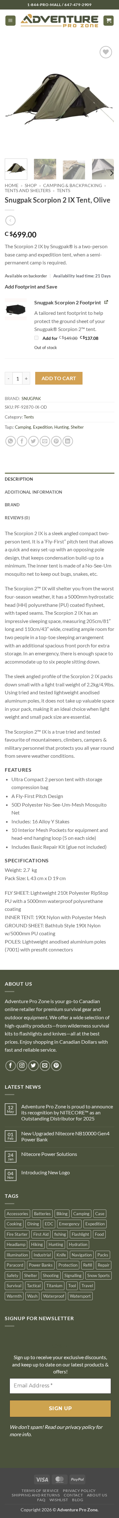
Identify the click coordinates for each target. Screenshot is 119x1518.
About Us (97, 1495)
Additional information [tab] (34, 492)
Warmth (14, 1296)
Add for (78, 338)
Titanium (54, 1285)
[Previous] (15, 99)
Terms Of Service (40, 1490)
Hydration (78, 1244)
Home (11, 185)
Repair (103, 1265)
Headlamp (16, 1244)
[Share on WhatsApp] (10, 441)
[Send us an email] (45, 1066)
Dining (33, 1223)
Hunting (61, 427)
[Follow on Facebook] (10, 1066)
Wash (32, 1296)
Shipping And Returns (36, 1495)
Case (99, 1213)
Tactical (34, 1285)
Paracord (15, 1265)
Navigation (82, 1254)
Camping (23, 427)
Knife (61, 1254)
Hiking (37, 1244)
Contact (73, 1495)
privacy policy (80, 1427)
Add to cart (59, 378)
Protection (67, 1265)
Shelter (77, 427)
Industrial (42, 1254)
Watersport (80, 1296)
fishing (60, 1234)
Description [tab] (19, 479)
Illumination (17, 1254)
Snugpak (31, 398)
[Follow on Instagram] (22, 1066)
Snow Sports (98, 1275)
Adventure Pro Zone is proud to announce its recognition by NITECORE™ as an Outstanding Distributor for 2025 (67, 1112)
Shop (31, 185)
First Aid (41, 1234)
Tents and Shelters (27, 190)
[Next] (104, 99)
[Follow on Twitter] (33, 1066)
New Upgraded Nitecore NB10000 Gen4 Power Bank (65, 1136)
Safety (12, 1275)
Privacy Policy (79, 1490)
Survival (14, 1285)
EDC (49, 1223)
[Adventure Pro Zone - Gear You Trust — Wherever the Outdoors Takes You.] (59, 20)
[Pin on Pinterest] (56, 441)
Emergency (69, 1223)
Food (99, 1234)
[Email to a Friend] (45, 441)
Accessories (17, 1213)
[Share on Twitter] (33, 441)
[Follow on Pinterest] (56, 1066)
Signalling (73, 1275)
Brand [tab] (12, 504)
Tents (63, 190)
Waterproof (53, 1296)
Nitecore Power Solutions (49, 1154)
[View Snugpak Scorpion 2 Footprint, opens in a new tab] (106, 302)
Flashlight (80, 1234)
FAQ (41, 1499)
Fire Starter (17, 1234)
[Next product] (10, 220)
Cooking (14, 1223)
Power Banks (41, 1265)
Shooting (51, 1275)
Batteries (42, 1213)
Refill (87, 1265)
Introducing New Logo (45, 1172)
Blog (77, 1499)
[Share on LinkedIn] (68, 441)
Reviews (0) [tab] (17, 517)
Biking (62, 1213)
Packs (102, 1254)
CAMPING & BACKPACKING (72, 185)
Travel (87, 1285)
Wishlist (59, 1499)
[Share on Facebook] (22, 441)
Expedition (42, 427)
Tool (72, 1285)
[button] (10, 21)
